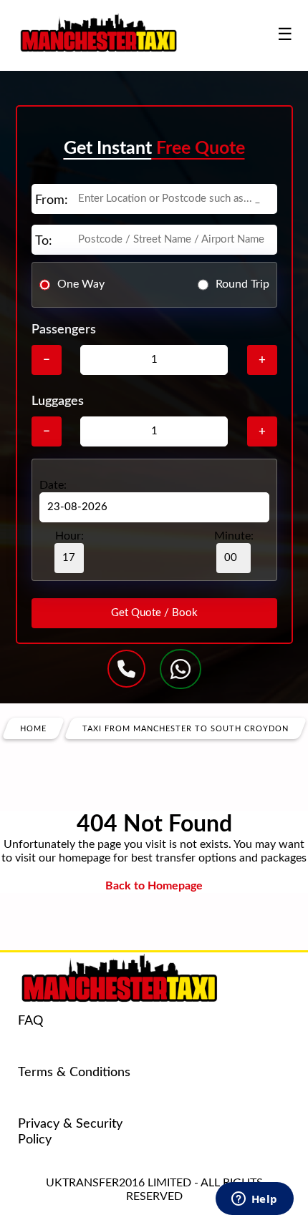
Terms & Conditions (74, 1072)
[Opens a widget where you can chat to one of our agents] (254, 1200)
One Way (81, 284)
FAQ (30, 1021)
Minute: (234, 536)
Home (33, 728)
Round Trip (242, 284)
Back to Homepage (154, 886)
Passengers (64, 329)
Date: (53, 485)
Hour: (69, 536)
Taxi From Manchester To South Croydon (185, 728)
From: (51, 200)
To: (43, 241)
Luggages (58, 401)
